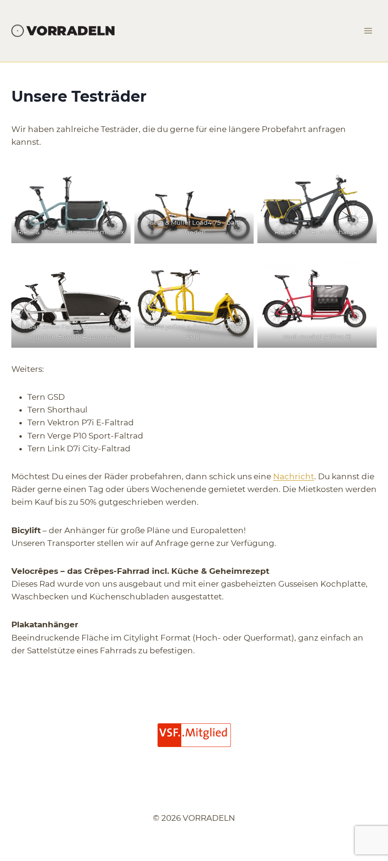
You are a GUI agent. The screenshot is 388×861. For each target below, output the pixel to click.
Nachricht (293, 476)
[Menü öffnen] (368, 30)
